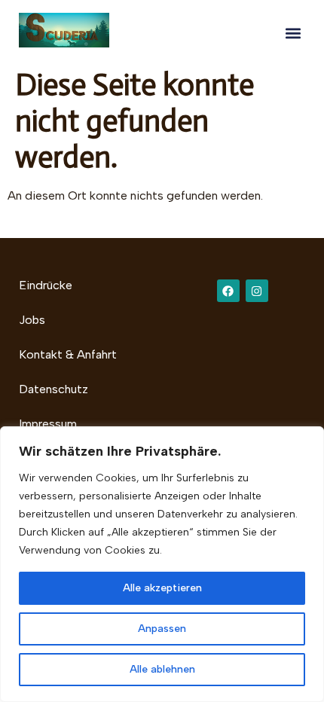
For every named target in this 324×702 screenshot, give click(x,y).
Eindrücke (45, 285)
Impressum (48, 424)
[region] (162, 564)
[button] (292, 32)
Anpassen (162, 628)
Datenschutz (53, 389)
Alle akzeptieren (162, 587)
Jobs (32, 320)
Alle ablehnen (162, 669)
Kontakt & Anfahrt (68, 354)
